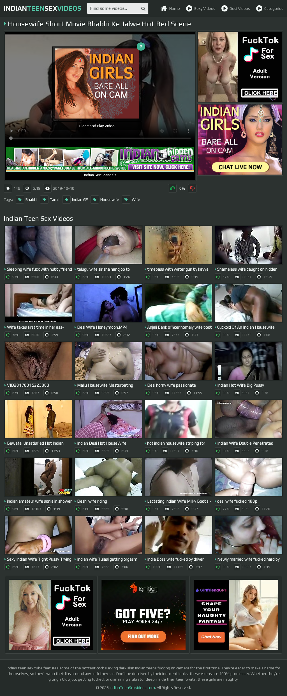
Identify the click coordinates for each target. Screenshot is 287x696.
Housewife (109, 199)
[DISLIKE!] (192, 188)
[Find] (143, 8)
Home (174, 8)
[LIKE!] (172, 188)
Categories (273, 8)
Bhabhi (31, 199)
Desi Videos (240, 8)
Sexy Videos (204, 8)
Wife (136, 199)
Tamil (54, 199)
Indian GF (80, 199)
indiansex (42, 8)
